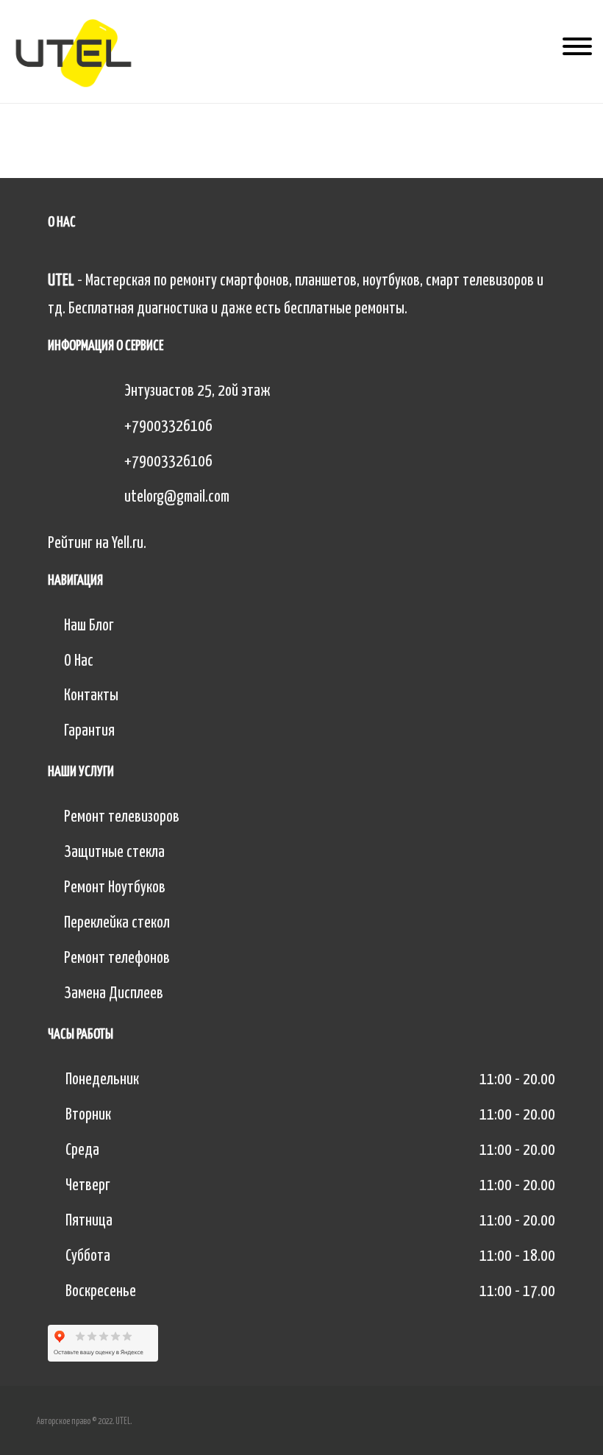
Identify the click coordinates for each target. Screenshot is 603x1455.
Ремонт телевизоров (121, 817)
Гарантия (89, 731)
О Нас (78, 661)
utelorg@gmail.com (176, 497)
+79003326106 (168, 427)
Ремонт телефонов (117, 958)
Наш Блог (89, 626)
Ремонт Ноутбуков (114, 888)
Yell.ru (127, 544)
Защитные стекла (114, 852)
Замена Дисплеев (113, 994)
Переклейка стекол (117, 923)
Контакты (91, 696)
